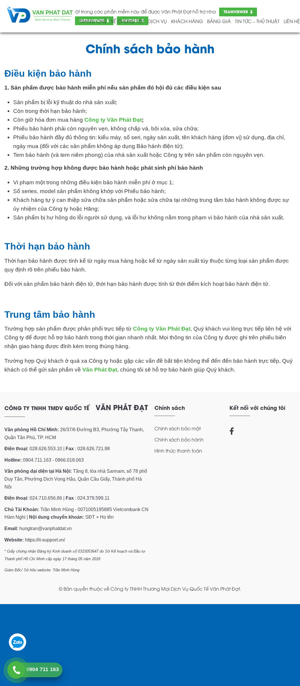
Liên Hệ (292, 21)
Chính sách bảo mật (177, 428)
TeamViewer (236, 11)
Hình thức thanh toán (178, 450)
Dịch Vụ (157, 21)
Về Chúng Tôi (127, 21)
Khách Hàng (187, 21)
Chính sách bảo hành (179, 439)
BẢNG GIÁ (219, 21)
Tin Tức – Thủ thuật (257, 21)
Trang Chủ (92, 21)
